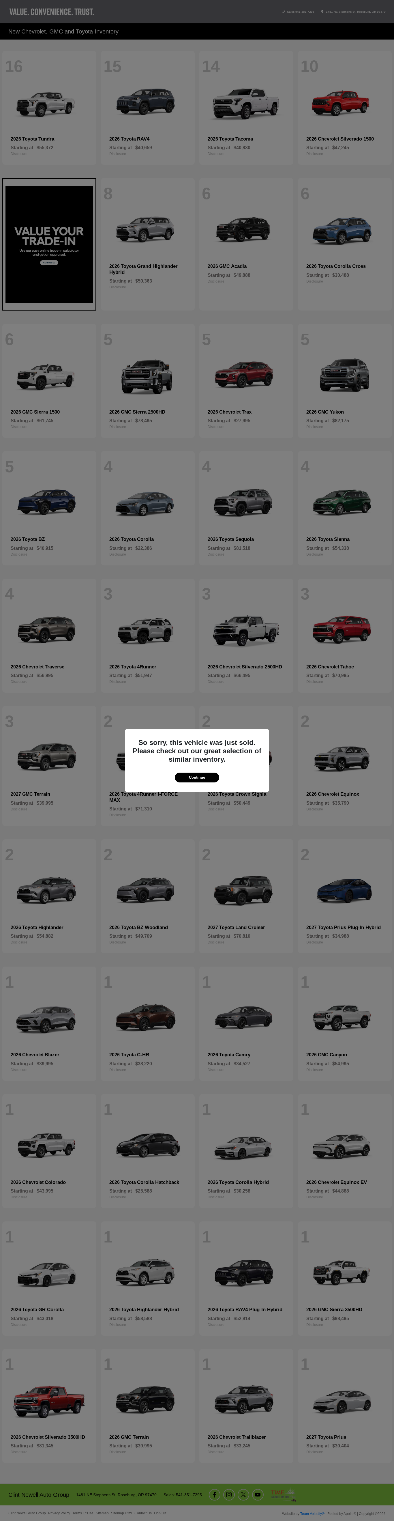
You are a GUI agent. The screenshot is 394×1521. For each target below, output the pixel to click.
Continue (197, 777)
